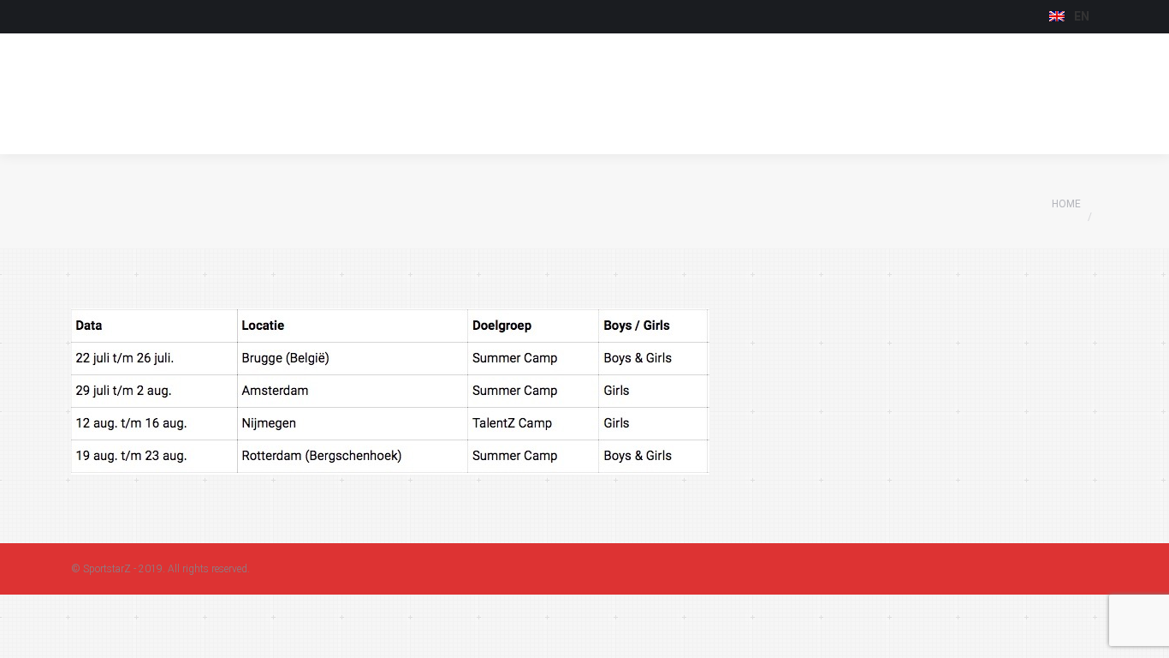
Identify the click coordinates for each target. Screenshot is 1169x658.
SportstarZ (107, 569)
